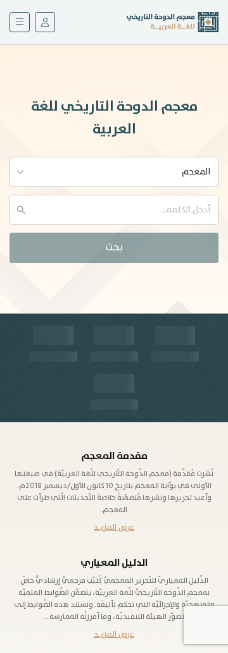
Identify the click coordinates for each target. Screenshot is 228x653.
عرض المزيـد (114, 527)
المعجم (196, 172)
